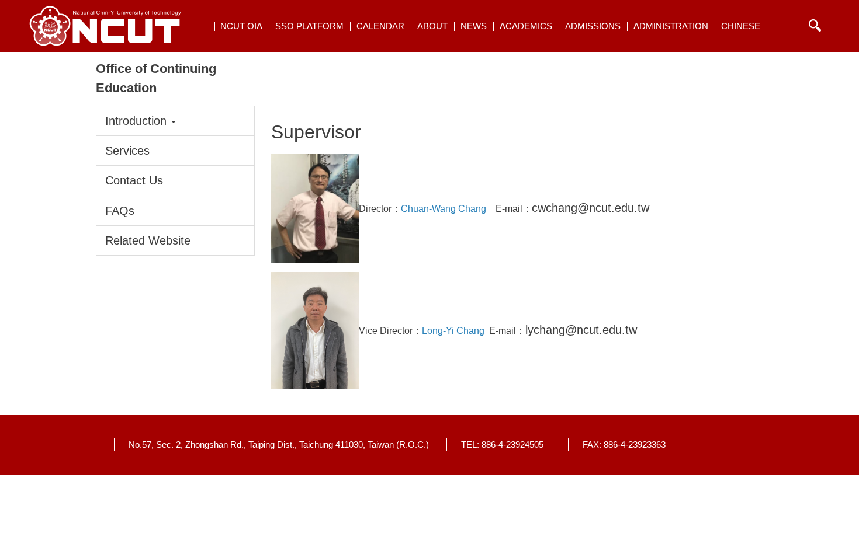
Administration (670, 26)
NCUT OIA (241, 26)
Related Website (147, 240)
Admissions (593, 26)
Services (127, 150)
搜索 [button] (814, 26)
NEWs (473, 26)
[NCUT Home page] (105, 26)
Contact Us (134, 180)
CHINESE (740, 26)
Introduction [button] (137, 120)
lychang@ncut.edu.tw (581, 329)
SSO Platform (309, 26)
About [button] (432, 26)
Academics (526, 26)
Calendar (380, 26)
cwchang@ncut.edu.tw (590, 207)
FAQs (119, 210)
